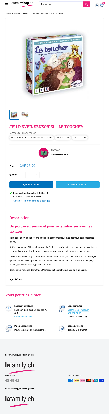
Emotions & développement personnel (32, 138)
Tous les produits (21, 13)
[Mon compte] (96, 4)
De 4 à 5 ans (80, 138)
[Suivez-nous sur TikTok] (17, 380)
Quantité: (13, 174)
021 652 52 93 (74, 313)
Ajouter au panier (31, 184)
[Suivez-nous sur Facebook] (7, 380)
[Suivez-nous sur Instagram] (12, 380)
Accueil (8, 13)
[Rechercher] (86, 4)
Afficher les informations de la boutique (31, 201)
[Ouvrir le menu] (6, 4)
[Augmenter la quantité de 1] (36, 175)
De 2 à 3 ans (63, 138)
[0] (101, 4)
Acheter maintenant (77, 184)
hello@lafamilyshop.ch (78, 310)
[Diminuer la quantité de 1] (22, 175)
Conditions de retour (23, 316)
